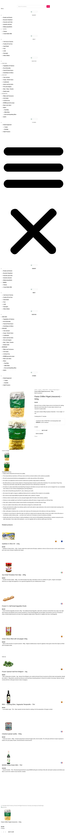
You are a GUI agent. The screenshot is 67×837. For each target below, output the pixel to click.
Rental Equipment (7, 124)
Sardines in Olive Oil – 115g (10, 544)
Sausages (5, 53)
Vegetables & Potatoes (8, 65)
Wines (4, 107)
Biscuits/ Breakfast (7, 19)
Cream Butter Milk (7, 33)
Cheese (5, 31)
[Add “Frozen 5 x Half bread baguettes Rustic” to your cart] (3, 620)
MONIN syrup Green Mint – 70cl (12, 765)
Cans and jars (6, 77)
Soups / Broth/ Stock (8, 79)
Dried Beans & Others (8, 72)
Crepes (6, 127)
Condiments (6, 82)
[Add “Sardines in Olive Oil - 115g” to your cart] (3, 556)
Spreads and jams (7, 24)
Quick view (3, 559)
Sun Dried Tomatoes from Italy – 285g (14, 575)
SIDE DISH (4, 63)
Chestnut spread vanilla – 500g (12, 734)
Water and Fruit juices (8, 96)
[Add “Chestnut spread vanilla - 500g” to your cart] (3, 746)
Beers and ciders (7, 105)
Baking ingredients (7, 26)
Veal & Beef (6, 46)
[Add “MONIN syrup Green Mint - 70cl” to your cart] (3, 777)
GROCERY (4, 75)
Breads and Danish (7, 17)
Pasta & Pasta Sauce (8, 70)
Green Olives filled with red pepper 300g (14, 639)
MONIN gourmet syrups (8, 102)
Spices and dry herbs (8, 84)
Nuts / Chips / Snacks (8, 89)
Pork (4, 48)
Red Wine (6, 109)
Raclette (6, 129)
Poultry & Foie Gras (7, 44)
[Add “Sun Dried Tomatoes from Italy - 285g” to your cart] (3, 587)
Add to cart (44, 430)
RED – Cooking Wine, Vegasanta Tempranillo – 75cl (18, 704)
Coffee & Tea (6, 100)
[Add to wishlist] (3, 552)
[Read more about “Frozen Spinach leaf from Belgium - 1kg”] (3, 685)
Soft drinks (6, 98)
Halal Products (6, 131)
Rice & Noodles (7, 68)
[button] (33, 199)
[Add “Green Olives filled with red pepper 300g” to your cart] (3, 651)
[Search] (48, 6)
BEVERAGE (4, 93)
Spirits (4, 116)
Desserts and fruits (7, 22)
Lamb (4, 51)
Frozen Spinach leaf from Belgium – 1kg (14, 671)
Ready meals (6, 91)
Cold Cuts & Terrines (8, 41)
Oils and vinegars (7, 86)
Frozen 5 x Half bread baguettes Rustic (14, 606)
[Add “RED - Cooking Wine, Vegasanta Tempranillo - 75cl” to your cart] (3, 715)
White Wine (7, 112)
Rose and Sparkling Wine (10, 114)
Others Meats (6, 55)
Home (36, 389)
